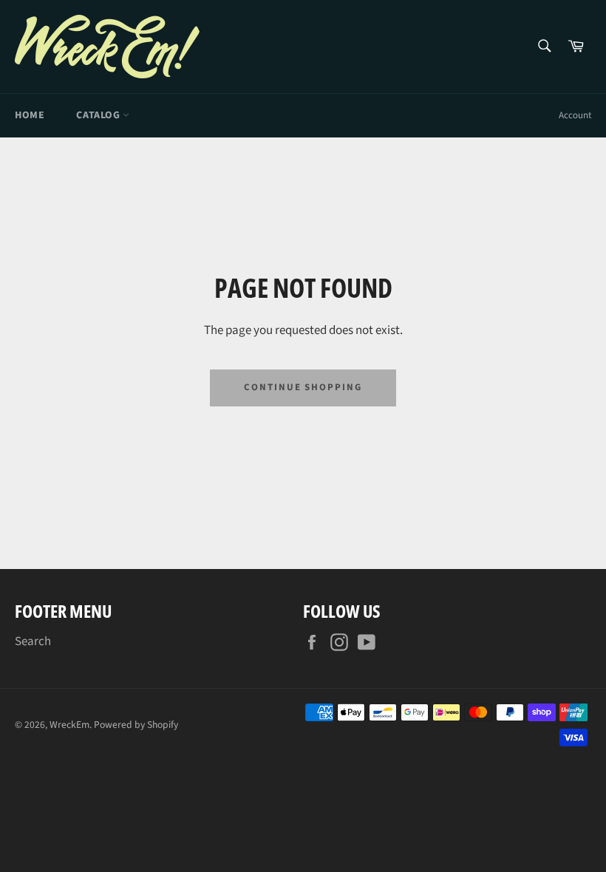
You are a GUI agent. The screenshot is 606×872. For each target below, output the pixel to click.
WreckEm (69, 725)
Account (575, 115)
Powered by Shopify (136, 725)
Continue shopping (303, 387)
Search (33, 641)
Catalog (99, 115)
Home (29, 115)
